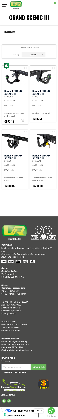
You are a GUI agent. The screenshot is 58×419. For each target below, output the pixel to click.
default (33, 54)
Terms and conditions (11, 327)
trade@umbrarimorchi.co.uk (19, 350)
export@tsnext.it (8, 314)
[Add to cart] (22, 120)
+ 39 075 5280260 (20, 302)
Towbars (8, 31)
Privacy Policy (7, 324)
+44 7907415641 (15, 347)
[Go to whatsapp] (51, 410)
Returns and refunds (10, 330)
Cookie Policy (21, 324)
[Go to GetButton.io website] (51, 416)
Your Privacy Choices (22, 410)
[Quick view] (25, 68)
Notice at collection (14, 415)
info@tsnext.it (13, 308)
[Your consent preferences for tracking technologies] (5, 414)
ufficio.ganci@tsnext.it (11, 311)
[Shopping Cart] (53, 5)
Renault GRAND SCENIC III (13, 92)
